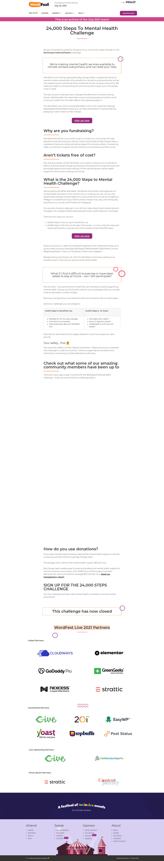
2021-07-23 (33, 13)
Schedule (44, 13)
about (80, 13)
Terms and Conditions (123, 858)
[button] (128, 13)
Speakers (56, 13)
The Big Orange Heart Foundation (38, 858)
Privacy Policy (135, 858)
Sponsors (69, 13)
